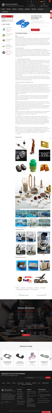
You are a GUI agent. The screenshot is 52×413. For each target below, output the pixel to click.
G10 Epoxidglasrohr (9, 39)
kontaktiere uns (5, 11)
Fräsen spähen (43, 287)
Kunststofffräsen (30, 287)
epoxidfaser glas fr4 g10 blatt (31, 391)
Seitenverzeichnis (45, 383)
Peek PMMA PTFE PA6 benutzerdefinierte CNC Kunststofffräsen (23, 314)
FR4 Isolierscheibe (19, 394)
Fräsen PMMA (23, 287)
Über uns (8, 9)
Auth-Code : (23, 329)
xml (18, 384)
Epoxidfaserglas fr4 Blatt (20, 402)
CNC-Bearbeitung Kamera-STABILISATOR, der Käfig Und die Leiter (21, 362)
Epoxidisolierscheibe (20, 393)
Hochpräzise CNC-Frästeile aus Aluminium (33, 362)
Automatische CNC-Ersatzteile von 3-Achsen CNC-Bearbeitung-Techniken (45, 362)
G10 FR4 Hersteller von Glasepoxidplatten (9, 28)
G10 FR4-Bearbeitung (9, 34)
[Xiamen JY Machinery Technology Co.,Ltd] (12, 4)
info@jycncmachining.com (44, 6)
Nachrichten (40, 9)
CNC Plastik (37, 287)
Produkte (14, 9)
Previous (2, 359)
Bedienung (34, 9)
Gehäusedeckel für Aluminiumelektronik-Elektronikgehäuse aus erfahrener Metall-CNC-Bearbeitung (30, 400)
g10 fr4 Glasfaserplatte (20, 404)
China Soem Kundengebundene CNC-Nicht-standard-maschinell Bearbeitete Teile (8, 362)
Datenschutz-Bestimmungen (26, 384)
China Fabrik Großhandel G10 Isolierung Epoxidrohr (9, 45)
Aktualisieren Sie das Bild (27, 330)
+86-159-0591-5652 (32, 6)
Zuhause (3, 9)
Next (50, 359)
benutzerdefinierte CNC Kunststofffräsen (23, 289)
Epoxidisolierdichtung (20, 398)
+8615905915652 (46, 402)
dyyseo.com (41, 410)
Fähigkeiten (20, 9)
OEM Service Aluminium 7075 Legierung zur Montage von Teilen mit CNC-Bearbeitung (31, 405)
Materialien (27, 9)
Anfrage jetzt (34, 29)
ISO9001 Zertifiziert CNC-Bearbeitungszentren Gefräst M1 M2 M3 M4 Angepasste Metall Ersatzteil (9, 52)
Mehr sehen (8, 31)
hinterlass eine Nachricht (46, 411)
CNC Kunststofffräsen (34, 289)
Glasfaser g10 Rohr (20, 391)
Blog (39, 383)
